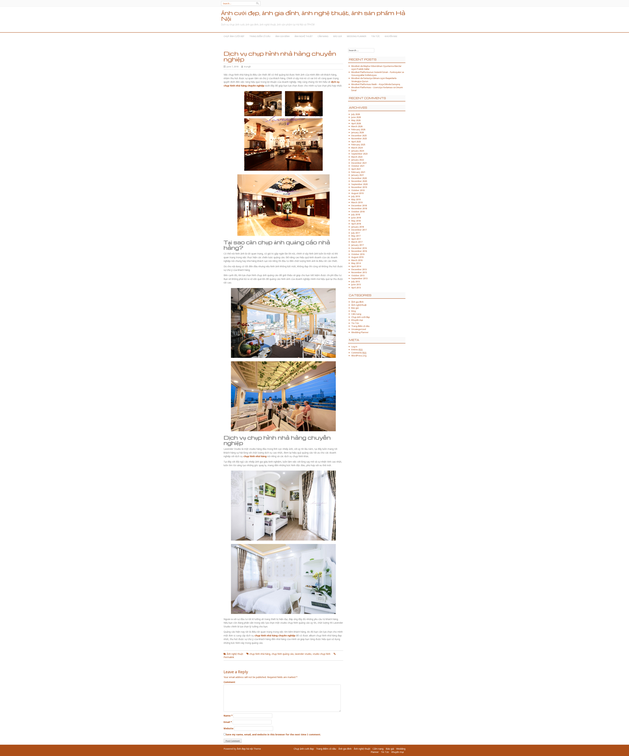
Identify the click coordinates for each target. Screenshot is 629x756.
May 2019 (356, 199)
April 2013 (356, 287)
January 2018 (357, 226)
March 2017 (356, 241)
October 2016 (357, 254)
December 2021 (359, 162)
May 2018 (356, 220)
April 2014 (356, 266)
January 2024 (357, 150)
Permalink (229, 657)
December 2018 (359, 205)
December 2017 (359, 229)
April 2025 (356, 141)
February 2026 (358, 129)
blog (353, 311)
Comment (229, 682)
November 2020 (359, 181)
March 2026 (356, 126)
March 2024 (356, 147)
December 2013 (359, 269)
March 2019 (356, 202)
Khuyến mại (391, 36)
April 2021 (356, 168)
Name (228, 715)
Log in (354, 346)
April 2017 (356, 238)
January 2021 (357, 175)
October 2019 (357, 190)
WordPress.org (358, 355)
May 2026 (356, 120)
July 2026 (355, 114)
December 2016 (359, 248)
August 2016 (357, 257)
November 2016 (359, 251)
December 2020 (359, 178)
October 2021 (357, 165)
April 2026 (356, 123)
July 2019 (355, 196)
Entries (357, 349)
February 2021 (358, 172)
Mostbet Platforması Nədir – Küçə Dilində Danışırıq (375, 84)
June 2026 (356, 117)
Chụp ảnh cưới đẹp (234, 36)
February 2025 (358, 144)
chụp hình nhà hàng (259, 653)
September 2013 (359, 278)
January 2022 (357, 159)
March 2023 (356, 156)
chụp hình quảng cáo (283, 653)
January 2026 (357, 132)
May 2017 (356, 235)
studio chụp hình (321, 653)
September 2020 (359, 184)
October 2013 (357, 275)
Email (228, 722)
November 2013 (359, 272)
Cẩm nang (323, 36)
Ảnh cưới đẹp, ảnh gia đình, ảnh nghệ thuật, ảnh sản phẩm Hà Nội (313, 15)
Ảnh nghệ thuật (304, 36)
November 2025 (359, 138)
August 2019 (357, 193)
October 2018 (357, 211)
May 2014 (356, 263)
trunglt (247, 66)
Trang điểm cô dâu (259, 36)
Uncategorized (358, 329)
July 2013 (355, 281)
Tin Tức (375, 36)
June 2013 (356, 284)
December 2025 (359, 135)
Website (228, 728)
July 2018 (355, 214)
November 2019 (359, 187)
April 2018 (356, 223)
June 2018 (356, 217)
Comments (358, 352)
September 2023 (359, 153)
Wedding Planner (356, 36)
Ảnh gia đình (282, 36)
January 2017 (357, 244)
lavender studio (303, 653)
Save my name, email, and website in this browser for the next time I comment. (273, 734)
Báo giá (337, 36)
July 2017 (355, 232)
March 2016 (356, 260)
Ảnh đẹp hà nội (245, 748)
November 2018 (359, 208)
